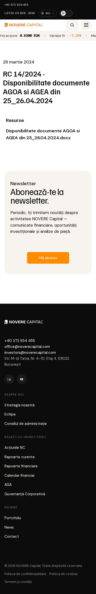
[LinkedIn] (9, 379)
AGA (8, 484)
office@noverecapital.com (27, 346)
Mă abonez (48, 258)
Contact (11, 536)
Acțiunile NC (14, 447)
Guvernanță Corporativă (24, 494)
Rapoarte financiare (21, 466)
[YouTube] (22, 379)
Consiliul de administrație (25, 423)
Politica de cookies (63, 574)
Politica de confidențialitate (25, 574)
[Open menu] (86, 25)
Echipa (10, 414)
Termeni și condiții (18, 582)
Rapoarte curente (19, 457)
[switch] (66, 13)
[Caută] (72, 25)
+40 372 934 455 (16, 4)
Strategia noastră (19, 405)
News (9, 527)
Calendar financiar (19, 475)
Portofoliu (12, 517)
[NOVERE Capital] (34, 25)
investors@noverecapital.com (30, 352)
